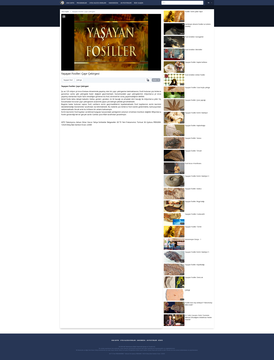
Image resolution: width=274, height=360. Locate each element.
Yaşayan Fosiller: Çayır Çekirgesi (83, 11)
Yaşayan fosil (68, 80)
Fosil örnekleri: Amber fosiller (195, 75)
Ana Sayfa (65, 11)
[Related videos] (64, 16)
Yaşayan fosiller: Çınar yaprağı (195, 100)
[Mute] (68, 68)
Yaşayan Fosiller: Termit (193, 227)
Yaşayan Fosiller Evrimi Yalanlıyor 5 (197, 252)
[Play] (64, 67)
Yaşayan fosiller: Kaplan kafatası (196, 62)
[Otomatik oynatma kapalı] (138, 68)
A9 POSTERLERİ (126, 3)
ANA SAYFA (70, 3)
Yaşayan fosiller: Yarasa (193, 138)
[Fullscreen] (157, 67)
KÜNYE (160, 340)
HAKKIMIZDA (113, 3)
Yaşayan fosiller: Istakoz (193, 189)
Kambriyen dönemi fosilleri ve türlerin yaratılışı (198, 25)
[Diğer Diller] (147, 80)
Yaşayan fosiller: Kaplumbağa (195, 125)
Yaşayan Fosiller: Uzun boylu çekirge (197, 87)
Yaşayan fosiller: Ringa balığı (194, 201)
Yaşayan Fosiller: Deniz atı (194, 277)
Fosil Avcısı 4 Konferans (193, 163)
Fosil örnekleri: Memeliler (193, 50)
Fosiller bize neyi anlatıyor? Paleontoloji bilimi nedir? (198, 304)
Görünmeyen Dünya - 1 (193, 239)
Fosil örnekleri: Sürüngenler (194, 37)
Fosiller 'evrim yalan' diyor (194, 11)
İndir (155, 80)
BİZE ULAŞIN (138, 3)
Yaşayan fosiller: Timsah (193, 151)
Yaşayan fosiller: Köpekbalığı (194, 265)
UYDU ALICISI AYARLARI (97, 3)
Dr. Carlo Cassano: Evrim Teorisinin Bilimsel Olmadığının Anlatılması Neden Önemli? (198, 317)
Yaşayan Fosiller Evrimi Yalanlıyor (196, 113)
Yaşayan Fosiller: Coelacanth (195, 214)
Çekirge (79, 80)
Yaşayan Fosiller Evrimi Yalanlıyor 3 (197, 176)
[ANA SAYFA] (62, 2)
